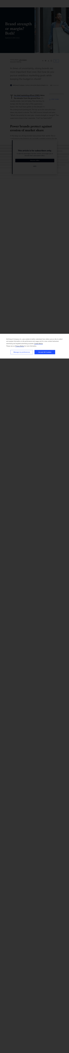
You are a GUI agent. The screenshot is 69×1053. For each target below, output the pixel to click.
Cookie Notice (38, 343)
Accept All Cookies (44, 352)
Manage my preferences (21, 352)
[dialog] (34, 346)
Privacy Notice (19, 346)
